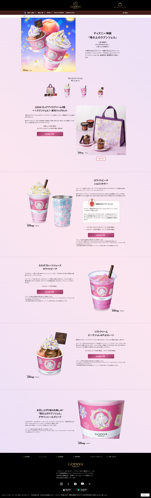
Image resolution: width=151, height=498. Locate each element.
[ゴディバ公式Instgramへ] (61, 484)
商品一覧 (40, 13)
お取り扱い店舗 (49, 134)
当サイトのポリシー (97, 456)
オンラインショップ (120, 7)
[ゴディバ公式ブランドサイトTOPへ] (75, 464)
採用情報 (77, 456)
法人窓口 (125, 13)
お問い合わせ (112, 456)
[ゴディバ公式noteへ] (89, 484)
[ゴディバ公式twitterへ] (68, 484)
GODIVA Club (70, 13)
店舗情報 (60, 456)
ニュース (43, 456)
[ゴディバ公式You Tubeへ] (82, 484)
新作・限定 (31, 13)
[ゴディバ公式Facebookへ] (75, 484)
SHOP (49, 13)
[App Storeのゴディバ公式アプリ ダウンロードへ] (67, 490)
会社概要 (27, 456)
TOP (24, 16)
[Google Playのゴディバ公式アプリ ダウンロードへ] (83, 490)
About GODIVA (59, 13)
